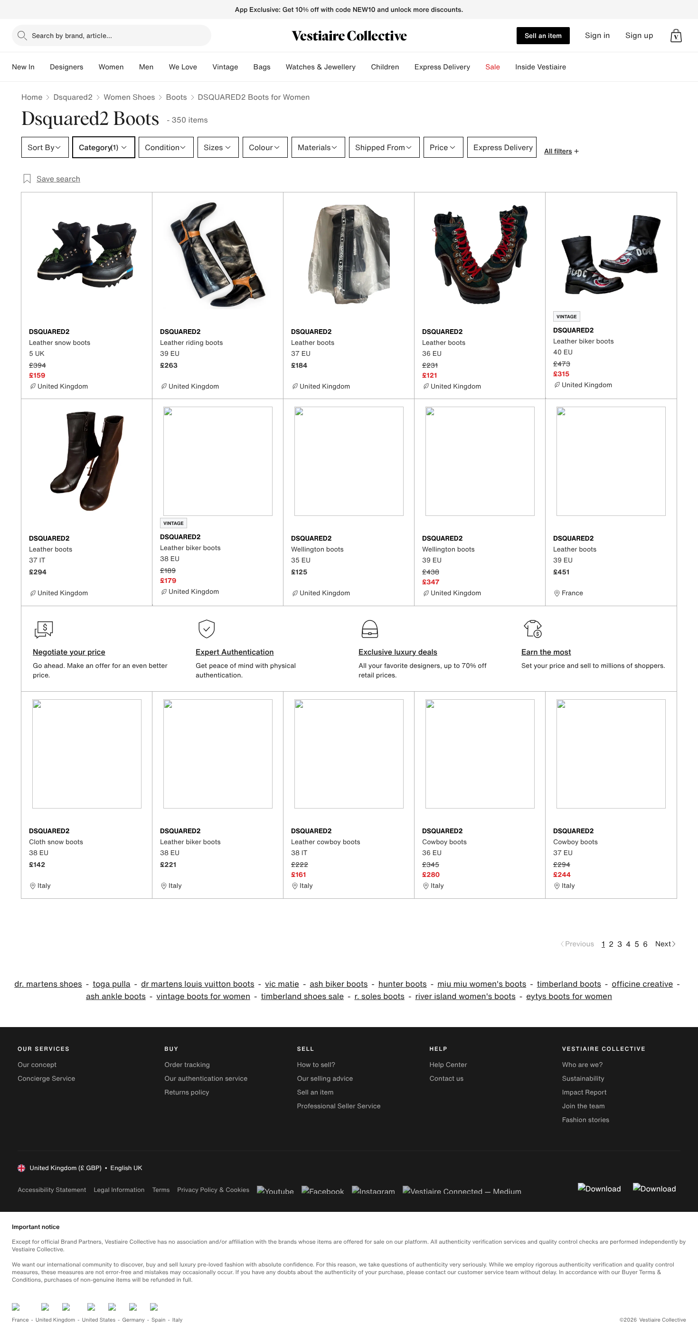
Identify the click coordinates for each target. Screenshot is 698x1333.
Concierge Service (46, 1079)
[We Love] (204, 67)
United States (99, 1319)
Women (110, 67)
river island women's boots (465, 996)
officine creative (642, 984)
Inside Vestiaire (540, 67)
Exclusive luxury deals (397, 651)
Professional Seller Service (338, 1106)
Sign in (597, 35)
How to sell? (316, 1065)
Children (385, 67)
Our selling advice (325, 1079)
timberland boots (569, 984)
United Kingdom (55, 1319)
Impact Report (584, 1092)
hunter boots (402, 984)
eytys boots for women (569, 996)
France (20, 1319)
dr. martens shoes (48, 984)
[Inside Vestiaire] (573, 67)
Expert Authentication (235, 651)
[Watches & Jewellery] (363, 67)
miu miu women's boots (481, 984)
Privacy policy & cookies (213, 1189)
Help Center (448, 1065)
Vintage (225, 67)
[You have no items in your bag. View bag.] (676, 35)
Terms (161, 1189)
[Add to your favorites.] (139, 332)
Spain (158, 1319)
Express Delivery (443, 67)
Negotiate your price (69, 651)
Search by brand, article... (72, 35)
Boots (176, 97)
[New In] (42, 67)
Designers (67, 67)
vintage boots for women (203, 996)
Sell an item (543, 35)
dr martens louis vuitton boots (198, 984)
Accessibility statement (52, 1189)
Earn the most (546, 651)
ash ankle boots (116, 996)
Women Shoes (129, 97)
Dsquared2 (73, 97)
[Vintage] (246, 67)
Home (31, 97)
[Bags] (278, 67)
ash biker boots (339, 984)
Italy (177, 1319)
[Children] (407, 67)
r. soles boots (379, 996)
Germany (133, 1319)
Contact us (447, 1079)
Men (146, 67)
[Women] (131, 67)
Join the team (583, 1106)
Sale (492, 67)
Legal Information (119, 1189)
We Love (183, 67)
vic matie (282, 984)
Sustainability (583, 1079)
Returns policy (186, 1092)
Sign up (639, 35)
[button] (676, 35)
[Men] (161, 67)
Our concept (37, 1065)
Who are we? (582, 1065)
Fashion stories (585, 1120)
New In (23, 67)
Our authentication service (205, 1079)
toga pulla (111, 984)
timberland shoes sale (302, 996)
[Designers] (90, 67)
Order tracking (187, 1065)
